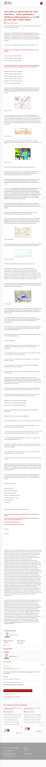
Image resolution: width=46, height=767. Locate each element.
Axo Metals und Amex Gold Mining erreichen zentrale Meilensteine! (13, 709)
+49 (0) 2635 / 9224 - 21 (10, 756)
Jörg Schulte (29, 672)
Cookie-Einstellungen (28, 753)
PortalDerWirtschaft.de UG (12, 747)
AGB (25, 751)
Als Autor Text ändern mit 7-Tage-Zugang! (11, 696)
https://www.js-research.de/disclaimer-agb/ (12, 622)
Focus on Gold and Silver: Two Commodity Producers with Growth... (32, 709)
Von (9, 711)
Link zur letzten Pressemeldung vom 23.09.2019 (14, 524)
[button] (13, 727)
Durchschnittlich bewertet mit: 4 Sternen (12, 668)
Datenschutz (26, 749)
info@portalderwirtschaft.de (10, 754)
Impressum (26, 747)
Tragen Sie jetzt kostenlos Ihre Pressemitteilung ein (13, 684)
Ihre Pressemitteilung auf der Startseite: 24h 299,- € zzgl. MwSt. (17, 690)
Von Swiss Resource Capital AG (11, 23)
